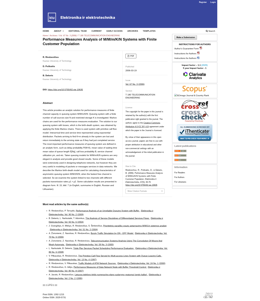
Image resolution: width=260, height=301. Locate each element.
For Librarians (180, 182)
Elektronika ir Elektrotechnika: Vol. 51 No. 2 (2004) (74, 229)
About (58, 31)
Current (96, 31)
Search (211, 31)
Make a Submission (185, 37)
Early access (114, 31)
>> (56, 285)
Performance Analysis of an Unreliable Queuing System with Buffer (108, 210)
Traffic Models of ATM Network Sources (97, 263)
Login (213, 2)
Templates (149, 31)
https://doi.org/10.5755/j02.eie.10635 (65, 89)
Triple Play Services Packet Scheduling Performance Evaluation (103, 248)
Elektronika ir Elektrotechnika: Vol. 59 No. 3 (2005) (90, 244)
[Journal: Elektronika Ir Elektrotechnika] (194, 76)
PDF (132, 56)
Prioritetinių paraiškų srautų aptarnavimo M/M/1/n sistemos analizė (135, 226)
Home (46, 31)
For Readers (179, 172)
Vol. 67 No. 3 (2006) (68, 35)
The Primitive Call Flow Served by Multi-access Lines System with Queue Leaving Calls (120, 256)
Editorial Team (78, 31)
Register (203, 2)
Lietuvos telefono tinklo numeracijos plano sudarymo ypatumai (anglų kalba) (111, 274)
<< (44, 285)
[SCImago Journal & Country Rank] (194, 95)
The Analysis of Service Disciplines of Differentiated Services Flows (117, 218)
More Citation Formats (137, 191)
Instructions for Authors (185, 53)
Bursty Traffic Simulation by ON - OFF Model (112, 233)
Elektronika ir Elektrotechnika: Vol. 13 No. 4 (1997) (73, 259)
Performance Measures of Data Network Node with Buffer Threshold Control (110, 267)
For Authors (179, 177)
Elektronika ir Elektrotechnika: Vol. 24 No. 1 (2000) (141, 263)
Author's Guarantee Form (186, 48)
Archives (132, 31)
